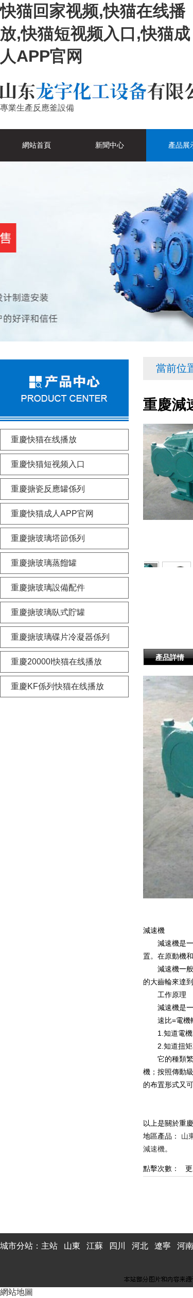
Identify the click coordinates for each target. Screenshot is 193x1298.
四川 (117, 1245)
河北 (140, 1245)
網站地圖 (16, 1292)
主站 (49, 1245)
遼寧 (162, 1245)
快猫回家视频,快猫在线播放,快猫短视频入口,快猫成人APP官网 (95, 33)
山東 (72, 1245)
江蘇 (94, 1245)
